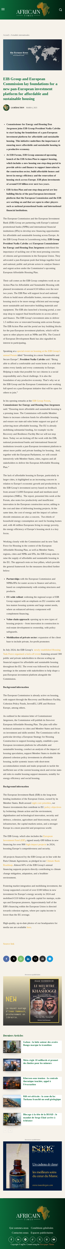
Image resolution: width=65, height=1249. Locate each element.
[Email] (35, 959)
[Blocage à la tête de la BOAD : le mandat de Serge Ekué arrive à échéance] (12, 1119)
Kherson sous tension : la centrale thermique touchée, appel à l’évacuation (40, 1081)
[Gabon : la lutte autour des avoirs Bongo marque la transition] (12, 1047)
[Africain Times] (32, 1213)
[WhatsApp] (21, 959)
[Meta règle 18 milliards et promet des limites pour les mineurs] (12, 1065)
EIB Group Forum (41, 401)
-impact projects (38, 844)
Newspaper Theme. (47, 1244)
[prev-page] (5, 1131)
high (28, 844)
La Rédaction (17, 108)
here (29, 927)
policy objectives (52, 807)
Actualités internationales (20, 35)
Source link (8, 944)
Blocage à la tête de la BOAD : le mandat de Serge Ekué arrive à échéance (40, 1117)
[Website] (47, 1239)
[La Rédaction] (6, 107)
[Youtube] (54, 1239)
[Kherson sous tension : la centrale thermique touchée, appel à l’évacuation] (12, 1083)
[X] (13, 959)
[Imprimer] (42, 959)
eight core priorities (41, 803)
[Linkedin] (28, 959)
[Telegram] (50, 959)
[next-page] (10, 1131)
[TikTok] (32, 1239)
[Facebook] (6, 959)
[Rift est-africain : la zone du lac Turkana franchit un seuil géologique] (12, 1101)
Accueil (6, 35)
